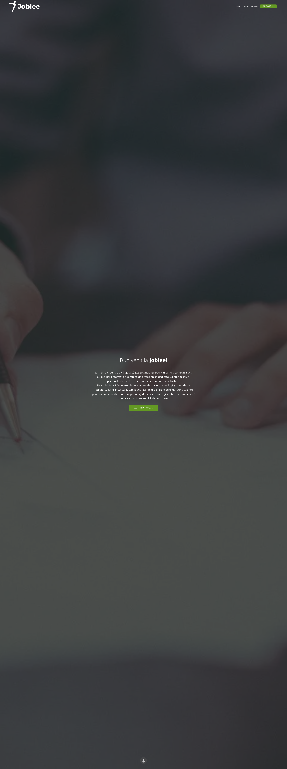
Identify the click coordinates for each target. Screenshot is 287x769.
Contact (254, 6)
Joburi (246, 6)
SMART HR (270, 6)
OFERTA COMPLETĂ (145, 408)
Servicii (238, 6)
